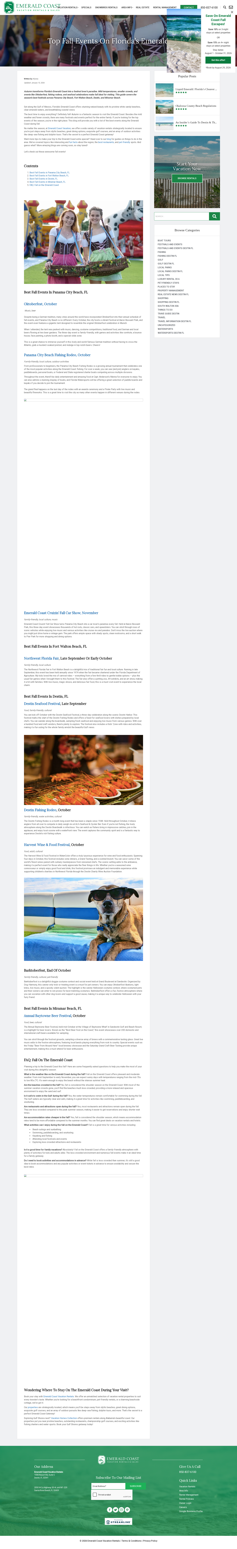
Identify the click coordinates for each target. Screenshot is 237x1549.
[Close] (232, 12)
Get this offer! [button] (218, 60)
